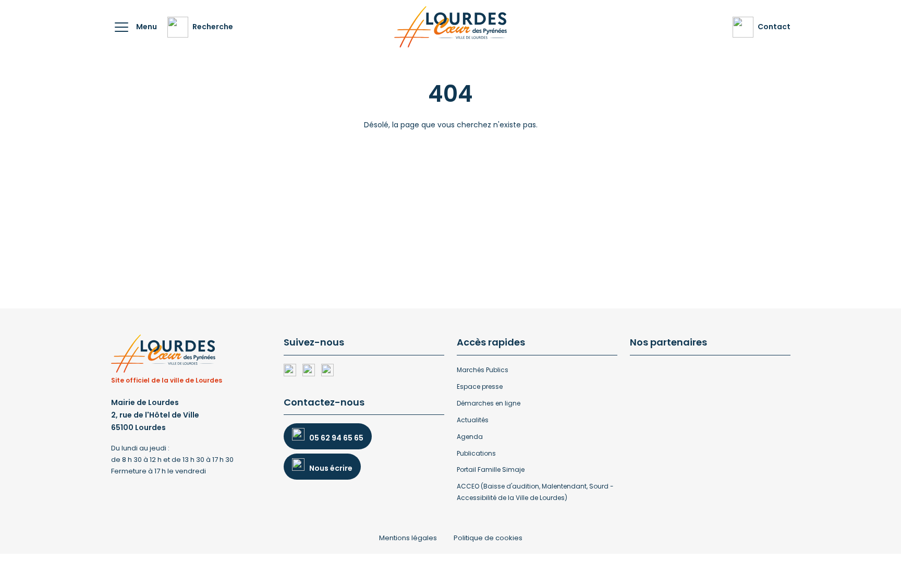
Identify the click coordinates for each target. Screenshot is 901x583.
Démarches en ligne (488, 403)
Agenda (470, 436)
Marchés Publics (482, 369)
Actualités (473, 419)
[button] (121, 27)
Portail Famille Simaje (491, 469)
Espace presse (480, 386)
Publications (476, 453)
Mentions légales (408, 538)
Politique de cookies (488, 538)
